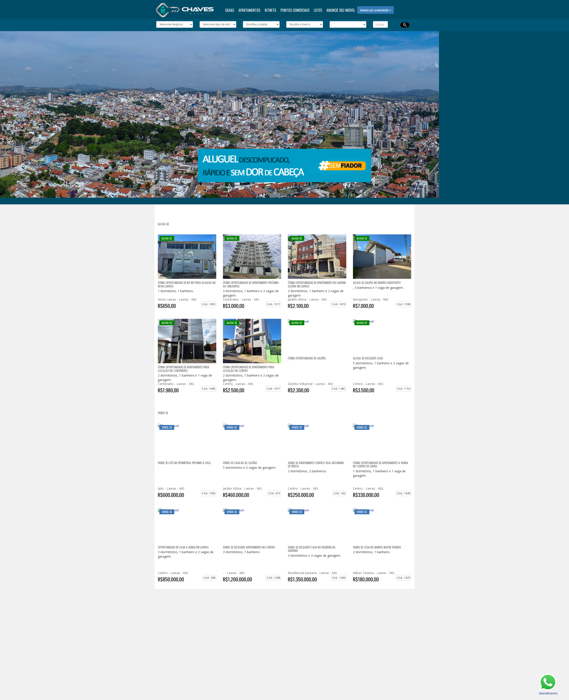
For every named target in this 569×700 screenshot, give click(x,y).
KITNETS (270, 10)
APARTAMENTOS (249, 10)
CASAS (229, 10)
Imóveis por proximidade (374, 10)
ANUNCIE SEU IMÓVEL (341, 10)
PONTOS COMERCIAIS (294, 10)
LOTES (318, 10)
